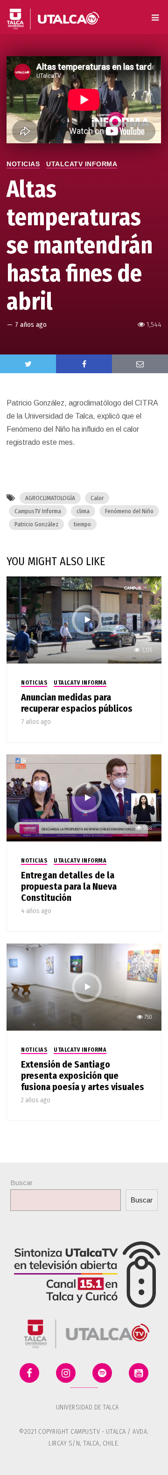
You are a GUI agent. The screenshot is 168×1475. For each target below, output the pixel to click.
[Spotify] (102, 1373)
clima (83, 511)
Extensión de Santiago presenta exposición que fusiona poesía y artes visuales (82, 1075)
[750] (84, 986)
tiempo (82, 524)
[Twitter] (28, 363)
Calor (97, 498)
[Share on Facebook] (84, 363)
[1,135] (84, 620)
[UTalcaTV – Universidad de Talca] (53, 15)
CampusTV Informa (37, 511)
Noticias (23, 164)
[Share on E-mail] (140, 363)
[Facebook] (29, 1373)
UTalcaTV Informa (81, 164)
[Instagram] (66, 1373)
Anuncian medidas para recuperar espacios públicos (77, 703)
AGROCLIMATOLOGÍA (50, 498)
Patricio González (36, 524)
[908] (84, 797)
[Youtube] (138, 1373)
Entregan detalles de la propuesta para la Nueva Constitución (69, 886)
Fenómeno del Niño (129, 511)
